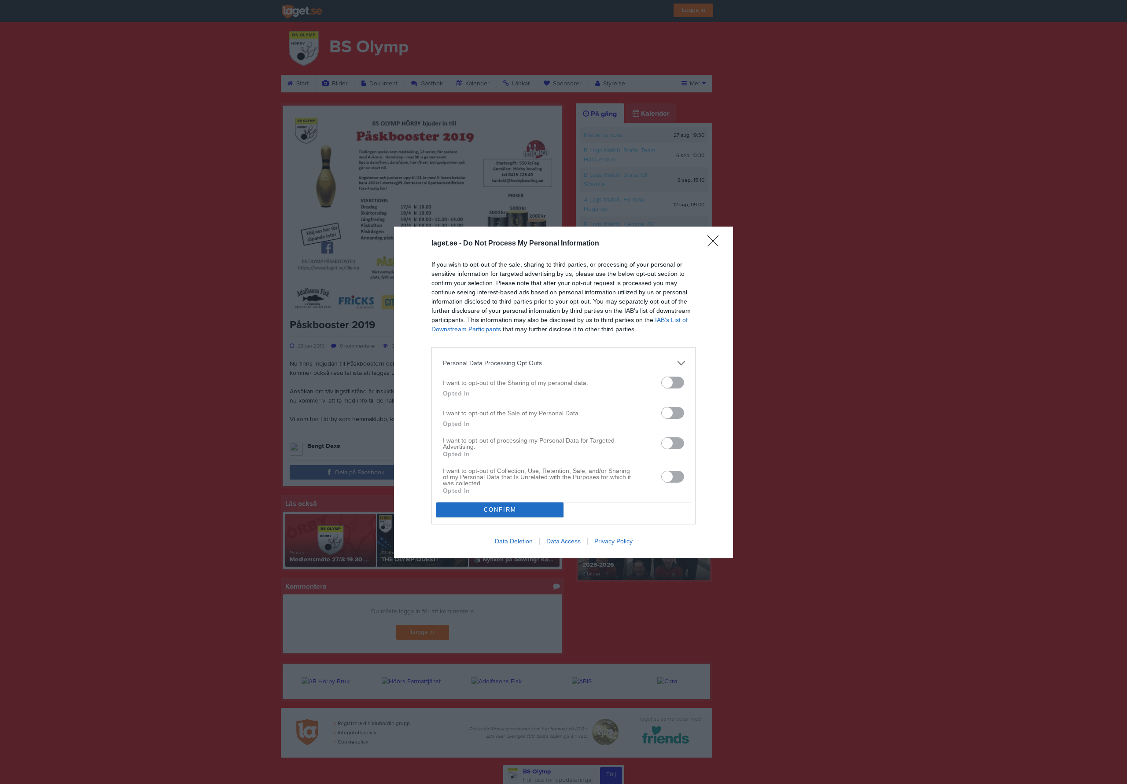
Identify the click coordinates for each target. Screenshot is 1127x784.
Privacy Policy (613, 541)
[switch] (672, 382)
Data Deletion (514, 541)
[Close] (715, 243)
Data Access (563, 541)
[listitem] (563, 363)
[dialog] (563, 392)
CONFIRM (500, 509)
